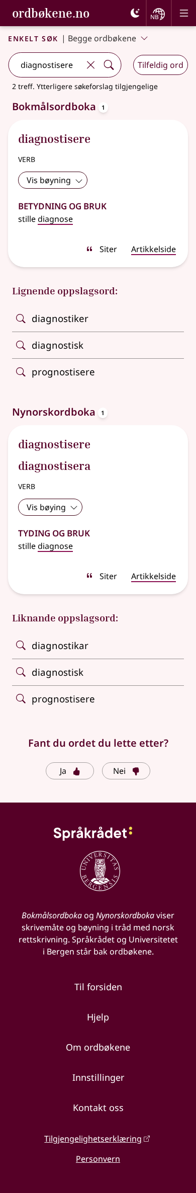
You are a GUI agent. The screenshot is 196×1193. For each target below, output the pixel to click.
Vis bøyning (49, 180)
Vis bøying (46, 507)
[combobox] (45, 65)
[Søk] (109, 65)
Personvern (98, 1158)
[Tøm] (90, 65)
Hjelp (98, 1017)
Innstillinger (98, 1077)
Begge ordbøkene (102, 38)
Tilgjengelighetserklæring (93, 1138)
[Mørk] (135, 13)
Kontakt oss (98, 1107)
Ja (63, 770)
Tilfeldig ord (160, 64)
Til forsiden (98, 987)
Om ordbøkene (98, 1047)
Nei (119, 770)
